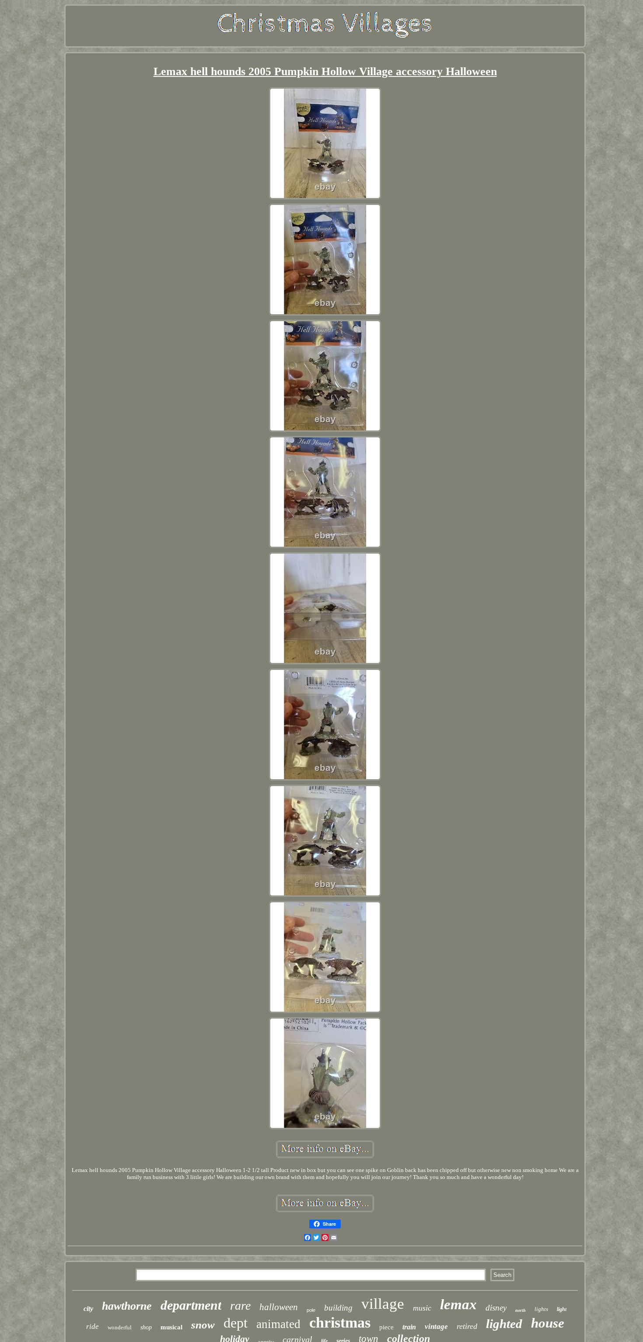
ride (92, 1326)
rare (240, 1305)
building (338, 1307)
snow (203, 1325)
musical (171, 1327)
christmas (339, 1322)
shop (146, 1327)
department (191, 1305)
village (382, 1303)
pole (311, 1310)
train (409, 1327)
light (561, 1309)
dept (236, 1323)
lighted (504, 1324)
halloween (278, 1307)
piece (386, 1327)
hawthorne (127, 1306)
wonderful (120, 1327)
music (422, 1308)
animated (278, 1324)
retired (467, 1326)
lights (541, 1309)
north (520, 1310)
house (547, 1323)
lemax (458, 1304)
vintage (436, 1326)
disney (496, 1307)
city (88, 1308)
